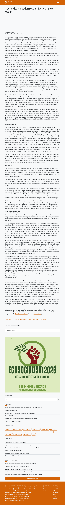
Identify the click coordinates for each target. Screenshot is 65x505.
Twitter (45, 489)
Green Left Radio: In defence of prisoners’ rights (17, 466)
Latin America (9, 319)
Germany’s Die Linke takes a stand (13, 415)
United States (26, 429)
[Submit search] (58, 399)
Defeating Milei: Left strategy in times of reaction (17, 453)
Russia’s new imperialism (11, 410)
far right (8, 432)
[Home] (9, 2)
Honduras (35, 319)
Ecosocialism (53, 429)
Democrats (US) (36, 429)
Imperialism (34, 432)
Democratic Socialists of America (14, 429)
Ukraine (51, 432)
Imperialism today (43, 432)
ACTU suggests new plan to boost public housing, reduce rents (20, 471)
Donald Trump (45, 429)
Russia (56, 432)
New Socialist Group (21, 314)
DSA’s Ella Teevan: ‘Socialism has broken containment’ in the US (20, 463)
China (33, 434)
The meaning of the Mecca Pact (13, 421)
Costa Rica (43, 319)
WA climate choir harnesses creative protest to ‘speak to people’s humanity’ (23, 474)
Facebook (46, 487)
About (35, 487)
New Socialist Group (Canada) (23, 319)
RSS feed (35, 489)
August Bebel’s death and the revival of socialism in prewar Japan (21, 418)
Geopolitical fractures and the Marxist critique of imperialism (20, 413)
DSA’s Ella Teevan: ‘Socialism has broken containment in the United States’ (23, 407)
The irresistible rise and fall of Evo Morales (15, 442)
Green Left (55, 487)
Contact (45, 490)
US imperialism (14, 432)
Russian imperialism (25, 432)
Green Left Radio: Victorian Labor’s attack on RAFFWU (18, 469)
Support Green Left (32, 478)
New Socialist (37, 314)
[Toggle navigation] (58, 2)
